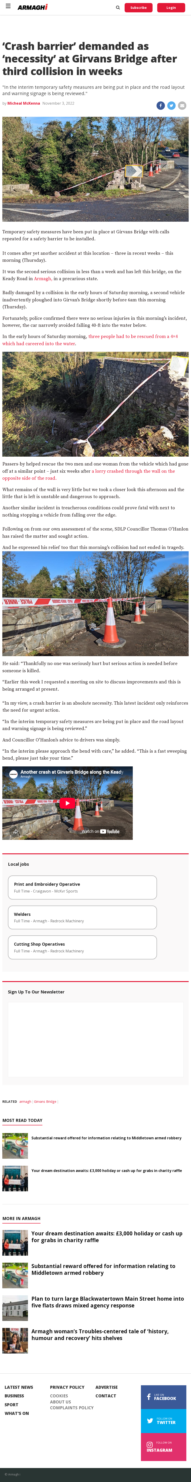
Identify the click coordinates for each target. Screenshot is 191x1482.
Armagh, (44, 279)
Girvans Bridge (45, 1101)
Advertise (107, 1387)
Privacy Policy (67, 1387)
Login (171, 7)
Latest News (19, 1387)
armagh (25, 1101)
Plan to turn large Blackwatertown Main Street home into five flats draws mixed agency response (107, 1302)
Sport (11, 1405)
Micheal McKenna (23, 103)
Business (14, 1396)
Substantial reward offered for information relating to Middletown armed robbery (106, 1138)
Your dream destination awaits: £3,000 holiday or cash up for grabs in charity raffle (106, 1170)
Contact (106, 1396)
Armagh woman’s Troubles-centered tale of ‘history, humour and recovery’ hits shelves (100, 1335)
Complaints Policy (72, 1408)
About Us (60, 1402)
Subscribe (138, 7)
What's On (17, 1413)
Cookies (59, 1396)
